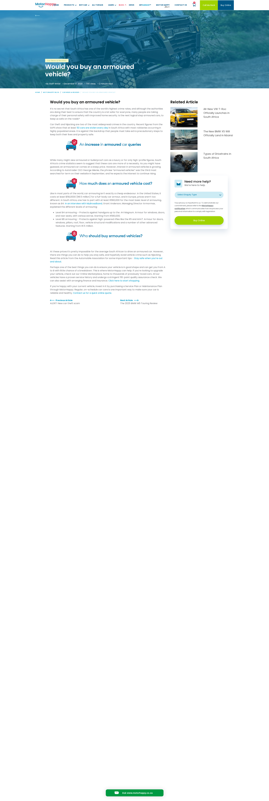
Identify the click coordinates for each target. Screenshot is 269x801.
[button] (194, 5)
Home (56, 5)
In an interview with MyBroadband (83, 203)
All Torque (97, 5)
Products (69, 5)
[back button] (40, 15)
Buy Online (226, 5)
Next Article (126, 300)
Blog (121, 5)
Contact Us (181, 5)
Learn (111, 5)
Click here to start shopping (123, 280)
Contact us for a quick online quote (92, 293)
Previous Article (64, 300)
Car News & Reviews (70, 92)
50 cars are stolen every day (92, 127)
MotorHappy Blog (51, 92)
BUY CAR (83, 5)
